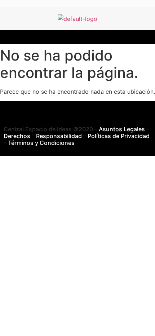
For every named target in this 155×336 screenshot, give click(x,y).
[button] (77, 37)
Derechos (17, 136)
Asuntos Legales (122, 129)
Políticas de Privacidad (119, 136)
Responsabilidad (59, 136)
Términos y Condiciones (41, 142)
